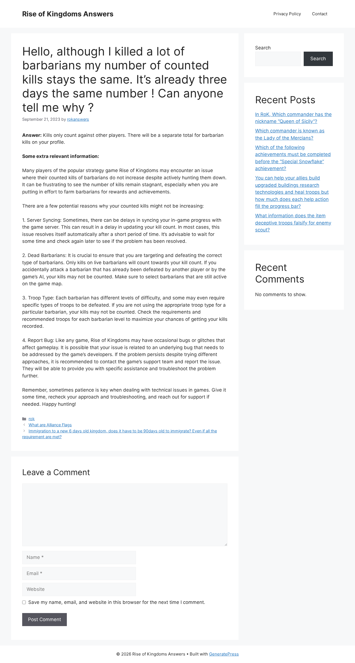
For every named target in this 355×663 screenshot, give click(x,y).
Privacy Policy (287, 13)
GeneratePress (224, 654)
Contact (319, 13)
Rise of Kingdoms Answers (67, 14)
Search (263, 48)
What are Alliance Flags (50, 424)
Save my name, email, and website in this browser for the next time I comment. (116, 602)
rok (32, 418)
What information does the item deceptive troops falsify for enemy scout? (293, 223)
